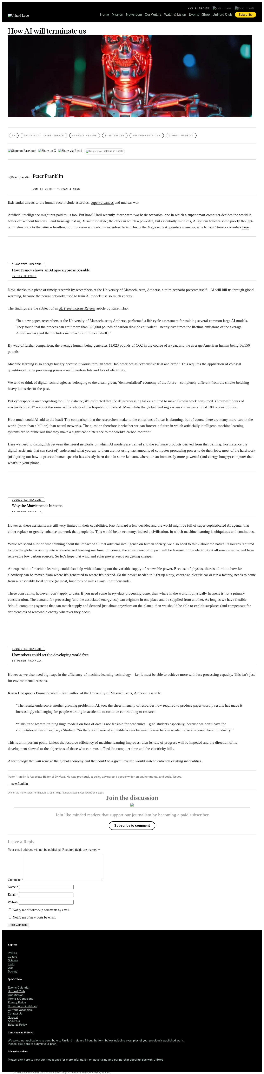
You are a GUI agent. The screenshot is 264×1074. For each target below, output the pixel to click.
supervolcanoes (102, 202)
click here (24, 1043)
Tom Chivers (24, 276)
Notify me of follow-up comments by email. (41, 910)
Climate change (84, 135)
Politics (12, 953)
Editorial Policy (17, 1024)
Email (13, 894)
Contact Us (15, 1013)
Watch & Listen (175, 14)
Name (13, 887)
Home (104, 14)
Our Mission (16, 995)
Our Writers (153, 14)
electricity (115, 135)
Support (13, 1017)
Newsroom (134, 14)
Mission (117, 14)
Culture (12, 956)
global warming (181, 135)
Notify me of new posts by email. (34, 917)
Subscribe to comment (132, 825)
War (10, 967)
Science (13, 960)
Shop (206, 14)
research (64, 290)
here (245, 227)
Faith (11, 964)
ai (13, 135)
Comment (15, 879)
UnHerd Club (222, 14)
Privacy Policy (17, 1002)
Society (12, 971)
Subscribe (245, 14)
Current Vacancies (20, 1009)
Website (13, 902)
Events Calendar (18, 987)
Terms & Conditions (20, 998)
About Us (14, 1021)
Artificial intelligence (44, 135)
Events (194, 14)
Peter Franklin (48, 176)
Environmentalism (147, 135)
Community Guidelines (22, 1006)
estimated (98, 401)
